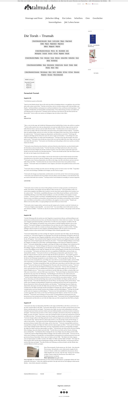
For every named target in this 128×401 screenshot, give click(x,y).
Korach (66, 65)
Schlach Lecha (59, 65)
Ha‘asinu (50, 75)
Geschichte (98, 18)
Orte (88, 18)
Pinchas (48, 67)
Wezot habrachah (58, 75)
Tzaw (41, 58)
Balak (75, 65)
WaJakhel (61, 53)
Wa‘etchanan (43, 72)
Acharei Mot (64, 58)
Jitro (67, 51)
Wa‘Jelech (43, 75)
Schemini (46, 58)
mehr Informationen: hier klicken (98, 1)
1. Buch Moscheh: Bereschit (39, 41)
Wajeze (47, 43)
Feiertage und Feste (34, 18)
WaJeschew (61, 43)
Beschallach (62, 51)
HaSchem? (59, 373)
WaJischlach (53, 43)
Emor (77, 58)
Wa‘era (53, 51)
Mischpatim (38, 53)
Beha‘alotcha (50, 65)
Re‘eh (54, 72)
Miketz (46, 46)
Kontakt (42, 373)
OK (109, 1)
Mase (56, 67)
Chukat (71, 65)
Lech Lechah (55, 41)
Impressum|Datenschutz (29, 373)
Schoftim (59, 72)
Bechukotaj (54, 60)
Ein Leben (66, 18)
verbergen (31, 79)
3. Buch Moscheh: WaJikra (32, 58)
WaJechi (58, 46)
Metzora (57, 58)
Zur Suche (96, 73)
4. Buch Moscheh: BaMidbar (34, 65)
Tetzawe (50, 53)
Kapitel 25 (28, 84)
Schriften (78, 18)
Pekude (67, 53)
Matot (52, 67)
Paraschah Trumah (29, 82)
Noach (49, 41)
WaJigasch (51, 46)
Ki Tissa (56, 53)
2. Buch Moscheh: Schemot (42, 51)
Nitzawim (76, 72)
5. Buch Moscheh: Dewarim (32, 72)
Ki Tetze (65, 72)
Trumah (44, 53)
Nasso (44, 65)
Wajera (62, 41)
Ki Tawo (71, 72)
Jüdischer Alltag (52, 18)
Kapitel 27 (28, 87)
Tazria (52, 58)
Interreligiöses (55, 22)
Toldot (42, 43)
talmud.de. (67, 396)
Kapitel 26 (28, 85)
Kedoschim (72, 58)
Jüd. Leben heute (71, 22)
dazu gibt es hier (59, 357)
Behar (48, 60)
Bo (57, 51)
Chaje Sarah (68, 41)
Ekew (50, 72)
